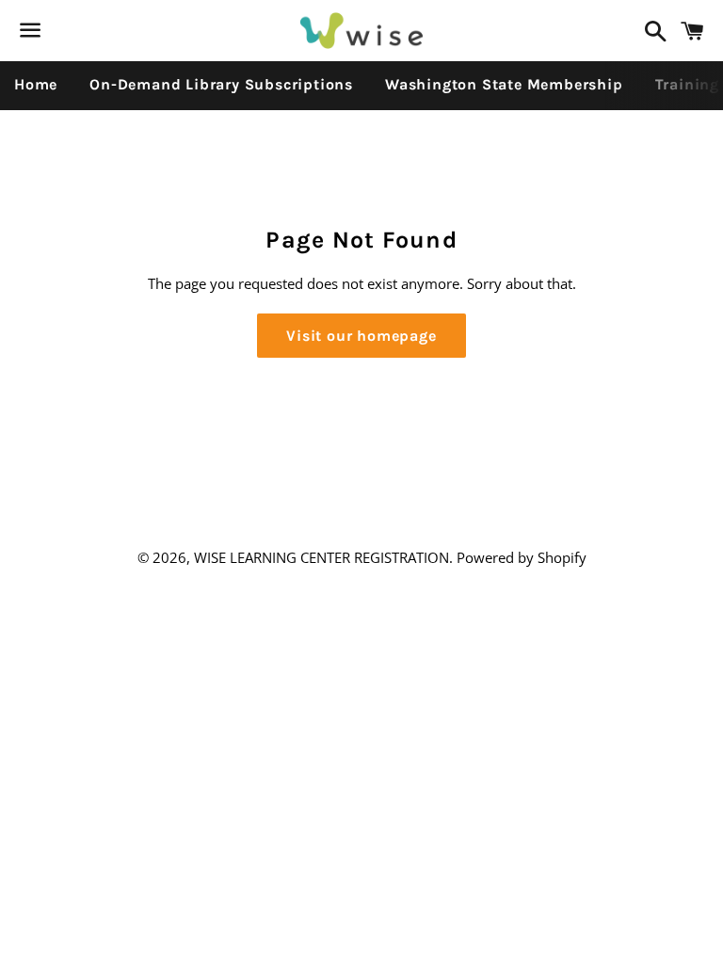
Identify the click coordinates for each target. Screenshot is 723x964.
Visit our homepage (361, 336)
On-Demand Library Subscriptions (221, 84)
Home (35, 84)
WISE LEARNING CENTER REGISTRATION (321, 557)
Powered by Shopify (521, 557)
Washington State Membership (504, 84)
